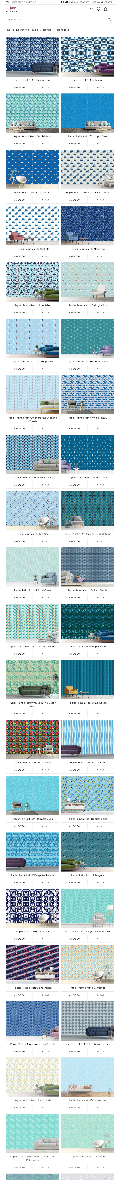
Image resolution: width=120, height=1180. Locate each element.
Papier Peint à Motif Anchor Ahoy (87, 477)
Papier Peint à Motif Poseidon (87, 1156)
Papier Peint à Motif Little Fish (87, 762)
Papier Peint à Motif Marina (87, 80)
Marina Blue (63, 29)
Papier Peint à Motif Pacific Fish (32, 1100)
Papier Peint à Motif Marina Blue (32, 80)
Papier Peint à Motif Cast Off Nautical (87, 192)
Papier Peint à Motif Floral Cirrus (32, 590)
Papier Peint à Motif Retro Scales (33, 477)
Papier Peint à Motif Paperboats (32, 192)
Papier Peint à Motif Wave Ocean (87, 702)
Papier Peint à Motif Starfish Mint (32, 136)
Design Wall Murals (27, 29)
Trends (47, 29)
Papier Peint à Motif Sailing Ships (87, 305)
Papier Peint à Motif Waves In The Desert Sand (32, 704)
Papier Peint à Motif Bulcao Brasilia (87, 590)
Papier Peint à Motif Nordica (32, 931)
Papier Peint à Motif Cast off (33, 249)
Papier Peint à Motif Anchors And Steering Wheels (32, 419)
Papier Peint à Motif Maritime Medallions (87, 534)
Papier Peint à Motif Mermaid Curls (32, 818)
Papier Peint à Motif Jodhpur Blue (87, 136)
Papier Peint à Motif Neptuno (88, 249)
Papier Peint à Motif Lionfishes (87, 987)
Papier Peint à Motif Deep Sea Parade (32, 875)
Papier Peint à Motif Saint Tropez (33, 987)
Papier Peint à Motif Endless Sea (87, 1100)
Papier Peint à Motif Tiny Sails (32, 534)
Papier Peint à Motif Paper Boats (87, 646)
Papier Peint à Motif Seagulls (87, 875)
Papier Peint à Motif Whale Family (87, 417)
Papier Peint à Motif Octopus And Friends (32, 646)
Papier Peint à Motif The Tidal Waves (87, 361)
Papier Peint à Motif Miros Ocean (33, 762)
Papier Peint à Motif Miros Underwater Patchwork (32, 1158)
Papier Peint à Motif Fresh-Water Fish (87, 1044)
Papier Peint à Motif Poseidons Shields (32, 1044)
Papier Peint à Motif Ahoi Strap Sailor (32, 361)
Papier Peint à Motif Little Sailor (32, 305)
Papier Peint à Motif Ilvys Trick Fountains (87, 931)
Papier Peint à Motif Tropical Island (87, 818)
